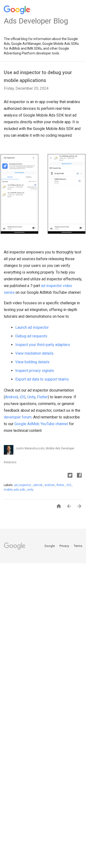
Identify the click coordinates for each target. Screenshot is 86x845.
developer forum (18, 417)
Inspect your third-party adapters (42, 344)
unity (30, 489)
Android (11, 397)
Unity (31, 397)
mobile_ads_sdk (15, 489)
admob (38, 485)
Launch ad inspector (32, 327)
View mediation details (34, 353)
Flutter (42, 397)
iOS (23, 397)
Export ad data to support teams (42, 379)
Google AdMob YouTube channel (41, 424)
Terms (78, 546)
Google (49, 546)
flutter (61, 485)
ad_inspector (23, 485)
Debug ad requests (31, 336)
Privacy (64, 546)
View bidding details (32, 362)
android (49, 485)
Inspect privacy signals (34, 370)
